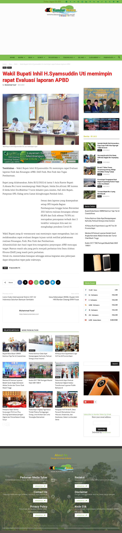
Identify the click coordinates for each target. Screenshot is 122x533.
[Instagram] (82, 1)
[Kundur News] (61, 11)
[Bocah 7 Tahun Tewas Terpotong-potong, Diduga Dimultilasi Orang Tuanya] (90, 170)
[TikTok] (102, 1)
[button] (119, 58)
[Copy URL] (58, 282)
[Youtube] (117, 1)
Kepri (20, 57)
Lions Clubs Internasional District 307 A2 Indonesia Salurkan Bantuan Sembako (19, 298)
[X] (110, 1)
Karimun (5, 350)
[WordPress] (113, 1)
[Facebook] (70, 1)
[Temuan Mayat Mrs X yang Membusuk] (90, 195)
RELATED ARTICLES (11, 330)
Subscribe (114, 320)
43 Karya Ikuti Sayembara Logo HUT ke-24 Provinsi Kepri (101, 227)
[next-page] (7, 424)
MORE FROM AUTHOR (30, 330)
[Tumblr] (106, 1)
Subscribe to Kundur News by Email (97, 414)
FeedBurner (106, 432)
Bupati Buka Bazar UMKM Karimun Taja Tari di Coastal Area (102, 212)
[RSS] (94, 1)
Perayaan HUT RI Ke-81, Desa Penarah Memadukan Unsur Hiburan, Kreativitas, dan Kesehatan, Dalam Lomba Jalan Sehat (66, 414)
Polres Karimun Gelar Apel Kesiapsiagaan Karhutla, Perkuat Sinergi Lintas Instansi (40, 356)
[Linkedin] (86, 1)
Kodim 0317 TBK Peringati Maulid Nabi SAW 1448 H (101, 244)
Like (116, 290)
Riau (30, 57)
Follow (115, 295)
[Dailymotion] (66, 1)
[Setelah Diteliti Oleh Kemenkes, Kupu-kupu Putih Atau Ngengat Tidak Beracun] (90, 146)
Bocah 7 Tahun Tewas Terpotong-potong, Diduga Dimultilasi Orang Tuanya (106, 170)
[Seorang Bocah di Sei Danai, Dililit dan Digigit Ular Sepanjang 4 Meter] (90, 158)
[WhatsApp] (36, 282)
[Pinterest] (90, 1)
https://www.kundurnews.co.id (28, 314)
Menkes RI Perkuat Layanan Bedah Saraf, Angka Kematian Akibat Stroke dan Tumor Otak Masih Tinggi (101, 235)
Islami (81, 57)
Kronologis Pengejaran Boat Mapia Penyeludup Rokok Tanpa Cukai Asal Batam (108, 182)
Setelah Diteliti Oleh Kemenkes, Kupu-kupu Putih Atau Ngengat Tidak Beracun (108, 146)
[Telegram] (52, 282)
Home (12, 57)
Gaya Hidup (93, 57)
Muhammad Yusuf (10, 85)
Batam (5, 377)
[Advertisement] (61, 36)
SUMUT (40, 57)
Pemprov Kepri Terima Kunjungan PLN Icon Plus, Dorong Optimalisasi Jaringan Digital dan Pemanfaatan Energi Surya (14, 414)
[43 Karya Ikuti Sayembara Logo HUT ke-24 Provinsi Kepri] (67, 343)
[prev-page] (4, 424)
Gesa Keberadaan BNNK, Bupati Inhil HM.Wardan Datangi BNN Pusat (64, 298)
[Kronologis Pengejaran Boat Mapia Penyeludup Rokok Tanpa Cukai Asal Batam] (90, 183)
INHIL (16, 64)
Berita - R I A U (90, 136)
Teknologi (68, 57)
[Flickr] (74, 1)
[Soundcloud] (98, 1)
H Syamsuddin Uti (14, 268)
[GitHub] (78, 1)
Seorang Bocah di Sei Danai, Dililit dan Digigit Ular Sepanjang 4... (107, 158)
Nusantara (53, 57)
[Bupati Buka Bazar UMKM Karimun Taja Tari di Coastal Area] (14, 343)
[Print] (47, 282)
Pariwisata (108, 57)
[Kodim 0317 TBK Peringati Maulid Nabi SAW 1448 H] (41, 370)
